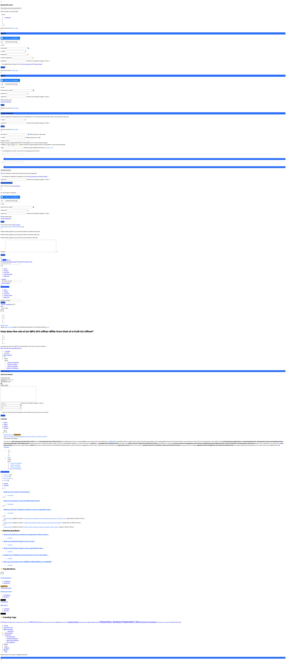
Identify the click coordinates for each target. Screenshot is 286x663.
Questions (8, 635)
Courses (6, 270)
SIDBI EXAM (172, 622)
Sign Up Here (15, 108)
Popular (6, 483)
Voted (5, 422)
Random (6, 428)
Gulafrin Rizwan (8, 518)
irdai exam (58, 622)
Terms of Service (26, 64)
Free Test (6, 272)
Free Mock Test (8, 627)
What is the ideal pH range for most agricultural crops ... (24, 548)
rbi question (167, 622)
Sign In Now (15, 28)
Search (4, 279)
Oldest (5, 424)
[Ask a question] (1, 659)
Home (5, 269)
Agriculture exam (11, 622)
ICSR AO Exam (10, 348)
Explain (3, 252)
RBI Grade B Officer (160, 622)
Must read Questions (13, 640)
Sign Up (8, 260)
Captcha (3, 61)
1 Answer (10, 538)
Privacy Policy (38, 64)
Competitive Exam (19, 622)
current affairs (26, 622)
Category (4, 145)
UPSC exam (178, 622)
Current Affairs (8, 274)
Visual (2, 385)
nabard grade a (83, 622)
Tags (2, 148)
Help (5, 651)
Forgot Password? (6, 102)
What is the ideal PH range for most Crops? (19, 541)
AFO (48, 327)
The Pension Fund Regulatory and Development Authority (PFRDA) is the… (44, 518)
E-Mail (3, 51)
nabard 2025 (64, 622)
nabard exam (73, 622)
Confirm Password (6, 58)
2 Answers (10, 495)
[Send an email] (4, 25)
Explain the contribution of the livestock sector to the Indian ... (26, 555)
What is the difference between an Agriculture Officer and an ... (26, 535)
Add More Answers (6, 170)
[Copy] (21, 8)
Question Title (5, 141)
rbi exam (143, 622)
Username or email (6, 90)
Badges (7, 648)
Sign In (4, 260)
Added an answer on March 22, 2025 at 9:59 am (25, 436)
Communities (9, 633)
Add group (10, 631)
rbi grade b (151, 622)
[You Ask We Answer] (16, 262)
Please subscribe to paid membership (12, 227)
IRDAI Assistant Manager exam (49, 622)
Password (4, 54)
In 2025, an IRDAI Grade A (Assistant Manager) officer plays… (41, 527)
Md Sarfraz (4, 605)
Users (6, 650)
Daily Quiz (6, 276)
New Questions (11, 637)
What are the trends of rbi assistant (17, 492)
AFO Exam (4, 622)
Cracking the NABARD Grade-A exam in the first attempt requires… (42, 523)
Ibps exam (39, 622)
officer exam (17, 348)
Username (4, 48)
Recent (6, 426)
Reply (9, 457)
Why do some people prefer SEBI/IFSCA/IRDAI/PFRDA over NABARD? (28, 562)
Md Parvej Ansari (6, 591)
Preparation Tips (130, 621)
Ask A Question (5, 283)
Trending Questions (12, 638)
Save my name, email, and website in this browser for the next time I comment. (25, 412)
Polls (6, 644)
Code (6, 385)
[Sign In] (1, 260)
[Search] (2, 266)
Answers (6, 485)
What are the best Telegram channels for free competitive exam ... (28, 510)
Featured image (5, 378)
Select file (3, 381)
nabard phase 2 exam (93, 622)
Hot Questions (11, 642)
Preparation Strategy (111, 621)
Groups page (9, 629)
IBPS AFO (3, 348)
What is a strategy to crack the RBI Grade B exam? (22, 501)
